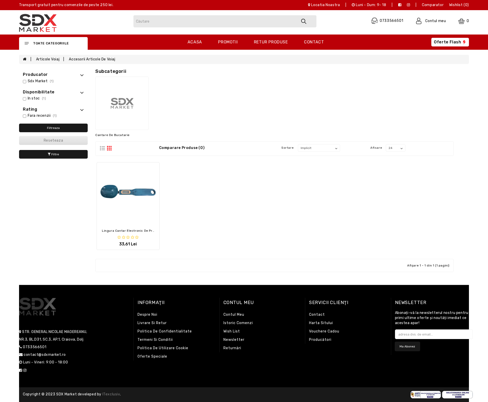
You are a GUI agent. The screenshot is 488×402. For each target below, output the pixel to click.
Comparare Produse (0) (182, 148)
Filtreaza (53, 128)
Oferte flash (448, 42)
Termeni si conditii (155, 340)
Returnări (232, 348)
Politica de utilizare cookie (163, 348)
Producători (320, 340)
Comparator (433, 5)
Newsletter (234, 340)
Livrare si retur (152, 323)
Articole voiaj (47, 59)
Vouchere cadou (324, 331)
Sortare (287, 147)
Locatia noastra (325, 5)
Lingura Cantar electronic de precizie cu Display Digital (146, 230)
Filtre (55, 154)
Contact (314, 42)
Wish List (231, 331)
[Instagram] (408, 5)
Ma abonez (407, 346)
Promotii (228, 42)
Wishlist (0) (459, 5)
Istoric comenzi (238, 323)
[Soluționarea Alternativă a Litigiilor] (425, 394)
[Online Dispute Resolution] (457, 394)
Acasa (195, 42)
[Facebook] (400, 5)
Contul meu (233, 314)
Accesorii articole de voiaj (92, 59)
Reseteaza (53, 140)
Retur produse (271, 42)
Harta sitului (321, 323)
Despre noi (147, 314)
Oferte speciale (152, 356)
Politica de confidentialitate (165, 331)
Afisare (376, 147)
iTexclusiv (111, 394)
